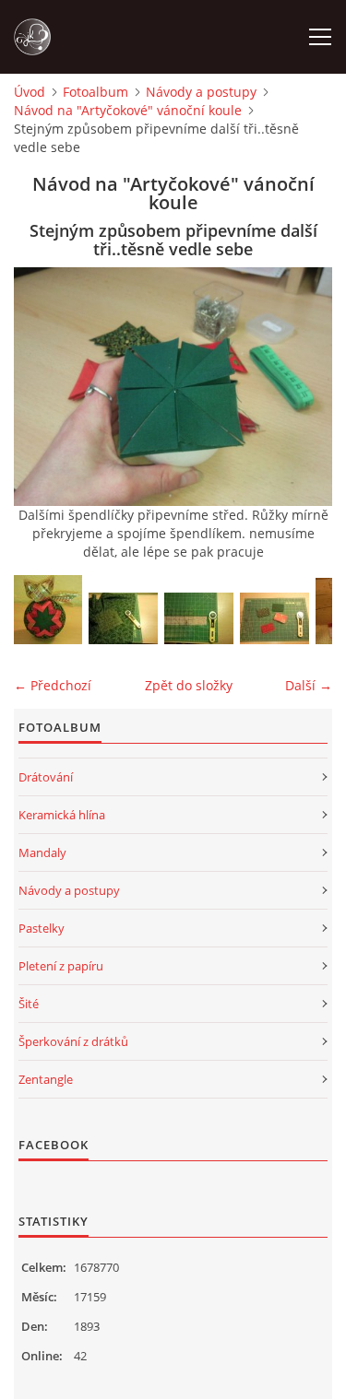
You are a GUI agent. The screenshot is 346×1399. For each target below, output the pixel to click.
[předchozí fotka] (44, 386)
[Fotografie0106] (274, 618)
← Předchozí (52, 685)
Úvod (29, 91)
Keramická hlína (61, 814)
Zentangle (45, 1079)
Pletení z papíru (60, 966)
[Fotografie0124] (48, 609)
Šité (28, 1003)
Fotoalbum (95, 91)
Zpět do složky (189, 685)
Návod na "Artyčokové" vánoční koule (128, 110)
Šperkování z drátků (73, 1041)
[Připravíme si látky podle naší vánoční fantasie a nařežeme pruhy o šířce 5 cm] (123, 618)
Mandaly (42, 852)
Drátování (45, 777)
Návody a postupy (201, 91)
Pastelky (41, 928)
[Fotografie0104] (198, 618)
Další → (308, 685)
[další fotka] (302, 386)
